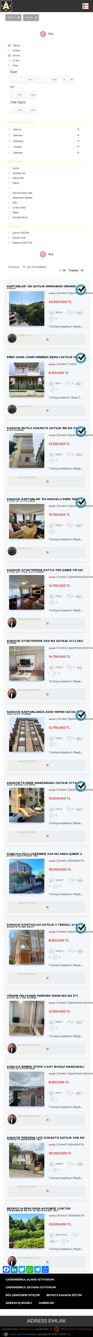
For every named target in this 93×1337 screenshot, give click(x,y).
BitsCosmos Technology (76, 1329)
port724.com (26, 1329)
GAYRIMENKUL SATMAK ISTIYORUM (31, 1287)
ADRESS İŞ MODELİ (19, 1303)
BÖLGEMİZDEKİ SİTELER (23, 1295)
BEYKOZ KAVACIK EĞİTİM (64, 1295)
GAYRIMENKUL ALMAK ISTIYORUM (30, 1279)
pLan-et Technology (22, 1334)
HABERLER (46, 1303)
